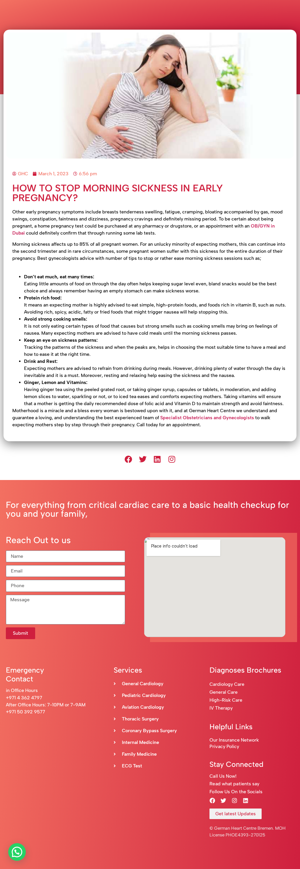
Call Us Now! (222, 776)
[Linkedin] (157, 459)
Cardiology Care (227, 684)
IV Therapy (221, 708)
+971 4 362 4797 (24, 697)
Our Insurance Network (234, 740)
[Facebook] (128, 459)
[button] (17, 852)
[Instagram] (172, 459)
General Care (223, 692)
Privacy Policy (224, 746)
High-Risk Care (225, 700)
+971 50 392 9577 (25, 712)
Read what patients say (234, 784)
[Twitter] (143, 459)
